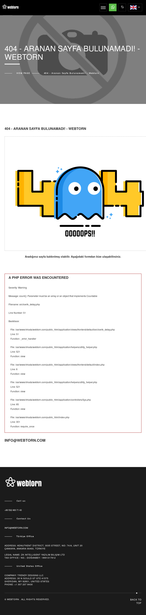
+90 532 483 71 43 (13, 509)
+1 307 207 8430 (23, 584)
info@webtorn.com (16, 527)
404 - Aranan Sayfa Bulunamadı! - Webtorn (71, 73)
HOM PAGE (23, 73)
